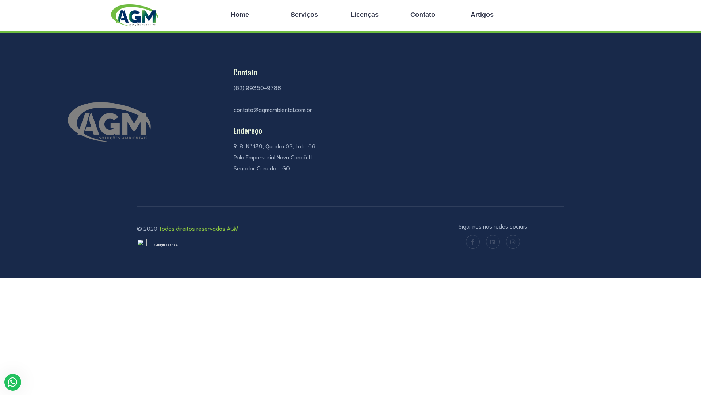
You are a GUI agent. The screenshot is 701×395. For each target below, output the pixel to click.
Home (240, 14)
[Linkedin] (493, 242)
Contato (422, 14)
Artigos (482, 14)
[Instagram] (513, 242)
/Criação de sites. (166, 244)
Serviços (304, 14)
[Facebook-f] (473, 242)
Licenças (364, 14)
